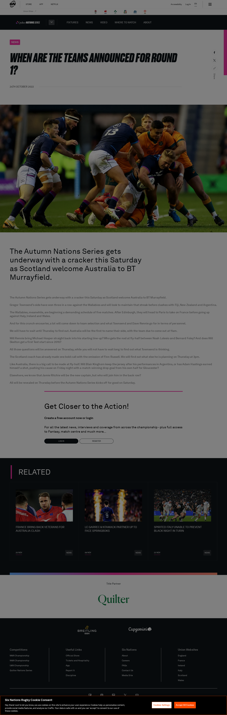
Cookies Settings (161, 705)
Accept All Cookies (185, 705)
